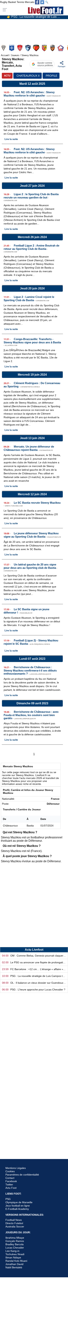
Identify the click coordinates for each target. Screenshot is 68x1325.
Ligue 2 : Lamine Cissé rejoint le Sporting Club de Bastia (29, 298)
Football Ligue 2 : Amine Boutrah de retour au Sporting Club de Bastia (31, 247)
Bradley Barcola (14, 1244)
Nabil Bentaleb (13, 1267)
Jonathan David (14, 1264)
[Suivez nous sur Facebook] (37, 2)
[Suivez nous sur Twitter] (42, 2)
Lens (45, 48)
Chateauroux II (28, 75)
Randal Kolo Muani (16, 1260)
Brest (20, 48)
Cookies (10, 1171)
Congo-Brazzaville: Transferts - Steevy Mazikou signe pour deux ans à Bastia (32, 340)
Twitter (9, 1184)
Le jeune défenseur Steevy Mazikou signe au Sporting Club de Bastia (31, 535)
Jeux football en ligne (17, 1205)
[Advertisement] (34, 907)
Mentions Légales (15, 1168)
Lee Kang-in (12, 1250)
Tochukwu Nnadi (14, 1254)
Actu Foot (11, 1187)
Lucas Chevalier (14, 1247)
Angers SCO (4, 48)
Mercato (29, 2)
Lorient (53, 48)
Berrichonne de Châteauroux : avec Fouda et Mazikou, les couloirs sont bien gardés (31, 715)
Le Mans (36, 48)
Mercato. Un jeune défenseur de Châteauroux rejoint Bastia (29, 448)
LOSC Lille (61, 48)
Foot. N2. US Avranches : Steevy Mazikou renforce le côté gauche (29, 94)
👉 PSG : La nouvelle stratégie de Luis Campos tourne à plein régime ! (35, 17)
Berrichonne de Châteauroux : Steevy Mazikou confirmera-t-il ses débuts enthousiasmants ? (30, 670)
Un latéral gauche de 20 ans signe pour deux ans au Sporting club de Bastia (30, 566)
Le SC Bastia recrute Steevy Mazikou (37, 502)
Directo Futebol (14, 1223)
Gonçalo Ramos (14, 1241)
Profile (51, 75)
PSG (8, 1199)
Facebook (11, 1181)
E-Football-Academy (17, 1208)
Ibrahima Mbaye (14, 1237)
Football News (13, 1219)
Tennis (20, 2)
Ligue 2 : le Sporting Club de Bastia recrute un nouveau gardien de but (31, 196)
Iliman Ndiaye (13, 1257)
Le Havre (28, 48)
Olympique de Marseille (18, 1202)
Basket (12, 2)
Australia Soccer (14, 1226)
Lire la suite (11, 139)
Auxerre (12, 48)
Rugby (3, 2)
